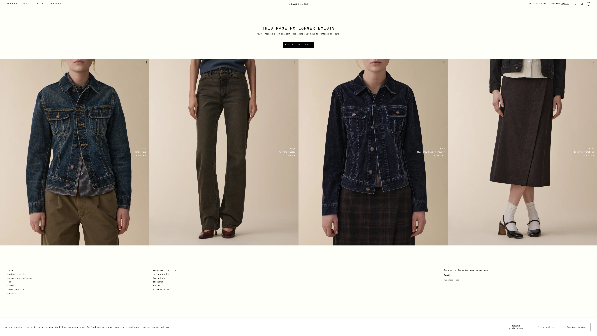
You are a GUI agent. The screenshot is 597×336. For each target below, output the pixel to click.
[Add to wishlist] (145, 62)
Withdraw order (161, 290)
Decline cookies (576, 327)
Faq (9, 282)
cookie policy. (160, 327)
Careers (11, 293)
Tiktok (156, 286)
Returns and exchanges (19, 278)
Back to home (298, 44)
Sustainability (15, 290)
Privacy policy (161, 274)
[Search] (575, 3)
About (10, 271)
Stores (10, 286)
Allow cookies (546, 327)
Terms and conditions (164, 271)
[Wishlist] (581, 3)
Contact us (159, 278)
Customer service (16, 274)
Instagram (158, 282)
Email (447, 275)
